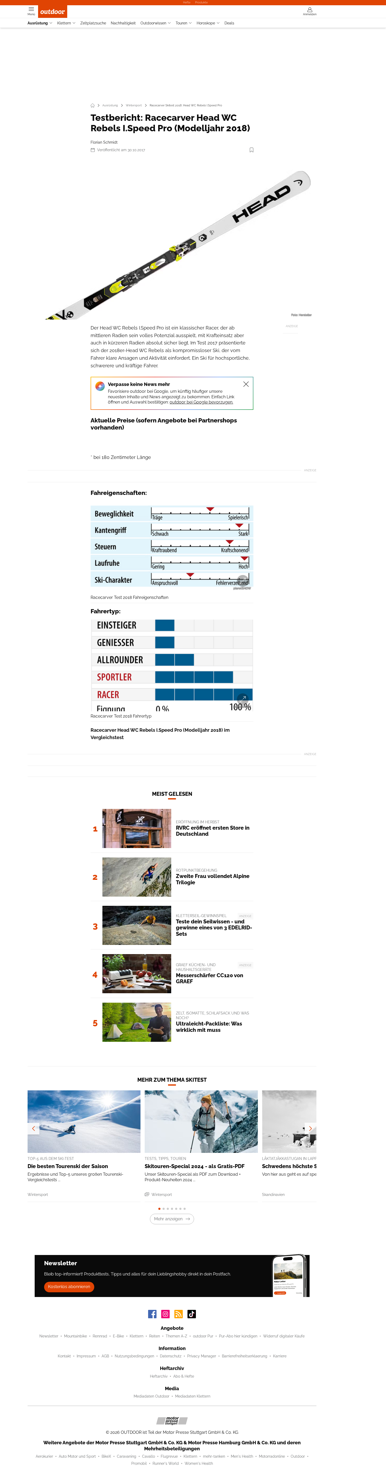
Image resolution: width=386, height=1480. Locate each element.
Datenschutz (170, 1356)
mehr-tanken (214, 1456)
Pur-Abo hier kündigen (238, 1336)
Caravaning (126, 1456)
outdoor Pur (203, 1336)
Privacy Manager (201, 1356)
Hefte (186, 2)
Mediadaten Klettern (192, 1396)
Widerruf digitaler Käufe (284, 1336)
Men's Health (242, 1456)
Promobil (139, 1463)
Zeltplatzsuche (93, 23)
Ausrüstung (38, 23)
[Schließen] (246, 384)
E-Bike (118, 1336)
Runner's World (166, 1463)
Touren (181, 23)
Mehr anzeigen (168, 1218)
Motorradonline (272, 1456)
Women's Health (199, 1463)
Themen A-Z (176, 1336)
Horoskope (206, 23)
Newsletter (48, 1336)
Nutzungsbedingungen (134, 1356)
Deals (229, 23)
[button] (172, 238)
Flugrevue (169, 1456)
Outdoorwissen (153, 23)
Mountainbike (75, 1336)
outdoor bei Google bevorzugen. (201, 402)
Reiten (154, 1336)
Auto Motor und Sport (77, 1456)
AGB (105, 1356)
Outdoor (298, 1456)
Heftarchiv (159, 1376)
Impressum (86, 1356)
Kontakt (64, 1356)
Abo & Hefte (183, 1376)
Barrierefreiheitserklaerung (244, 1356)
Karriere (279, 1356)
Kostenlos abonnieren (69, 1286)
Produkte (201, 2)
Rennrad (100, 1336)
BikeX (106, 1456)
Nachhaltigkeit (123, 23)
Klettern (64, 23)
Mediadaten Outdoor (151, 1396)
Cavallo (148, 1456)
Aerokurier (44, 1456)
